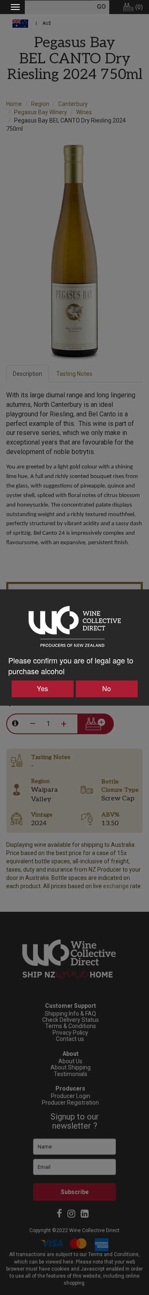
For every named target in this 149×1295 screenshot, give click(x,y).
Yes (42, 688)
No (106, 688)
